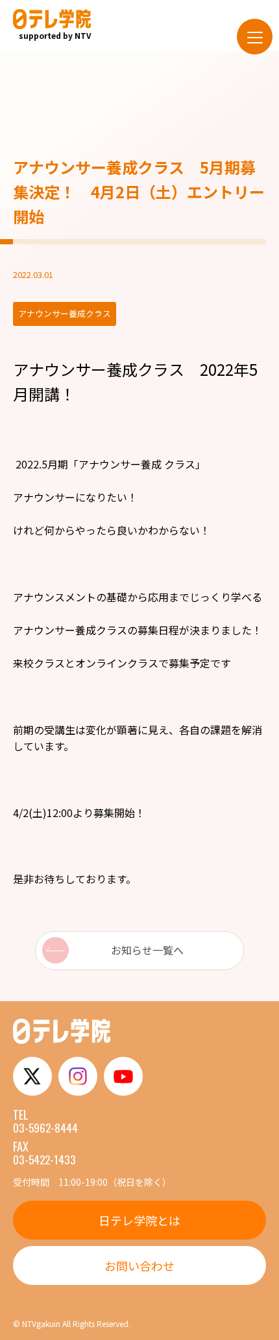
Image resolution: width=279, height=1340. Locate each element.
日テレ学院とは (139, 1220)
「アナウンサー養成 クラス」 (137, 464)
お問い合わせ (139, 1265)
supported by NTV (55, 35)
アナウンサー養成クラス (98, 369)
